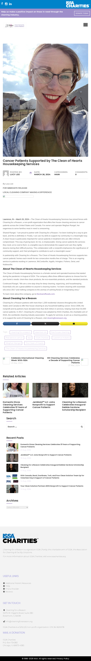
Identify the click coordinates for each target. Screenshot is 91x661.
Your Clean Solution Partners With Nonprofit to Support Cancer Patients (51, 486)
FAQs (7, 586)
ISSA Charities (42, 338)
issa (29, 338)
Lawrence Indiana (61, 338)
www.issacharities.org (56, 556)
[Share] (17, 323)
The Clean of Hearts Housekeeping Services (26, 348)
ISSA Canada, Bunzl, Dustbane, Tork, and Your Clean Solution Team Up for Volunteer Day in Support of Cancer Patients (52, 476)
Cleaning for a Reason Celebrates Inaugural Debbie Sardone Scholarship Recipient (52, 466)
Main (57, 174)
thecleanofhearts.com (46, 294)
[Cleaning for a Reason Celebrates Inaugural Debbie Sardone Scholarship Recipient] (75, 392)
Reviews (9, 592)
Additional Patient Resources (18, 583)
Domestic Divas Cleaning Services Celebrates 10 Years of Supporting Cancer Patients (50, 445)
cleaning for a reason (20, 332)
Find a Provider (12, 589)
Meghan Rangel (13, 343)
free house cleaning (60, 332)
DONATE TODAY (82, 13)
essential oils (40, 332)
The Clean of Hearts (34, 343)
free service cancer (14, 338)
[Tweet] (45, 323)
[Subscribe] (74, 323)
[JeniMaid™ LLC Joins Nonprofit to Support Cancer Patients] (45, 392)
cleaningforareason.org (56, 318)
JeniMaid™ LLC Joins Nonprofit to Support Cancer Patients (46, 455)
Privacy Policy (62, 658)
